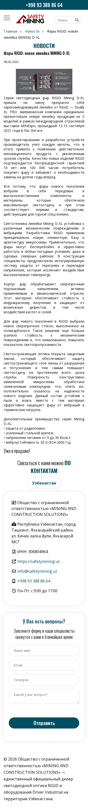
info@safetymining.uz (37, 571)
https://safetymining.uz (38, 561)
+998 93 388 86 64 (44, 5)
